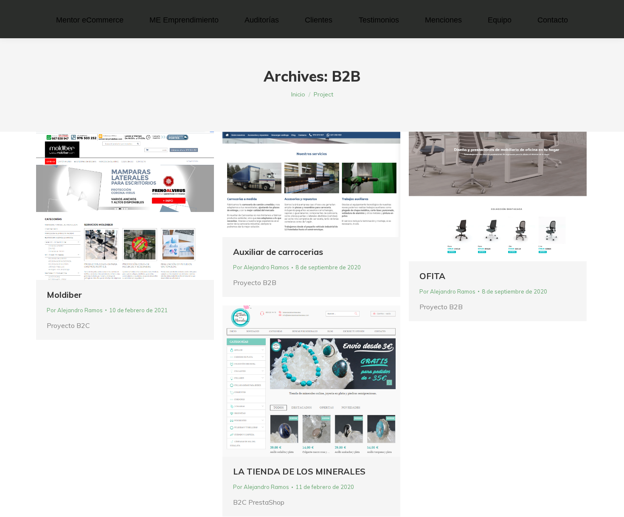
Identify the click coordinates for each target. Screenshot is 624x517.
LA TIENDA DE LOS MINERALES (299, 471)
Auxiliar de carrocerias (278, 251)
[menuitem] (89, 20)
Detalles (136, 205)
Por (75, 310)
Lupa (113, 205)
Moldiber (64, 294)
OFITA (432, 276)
